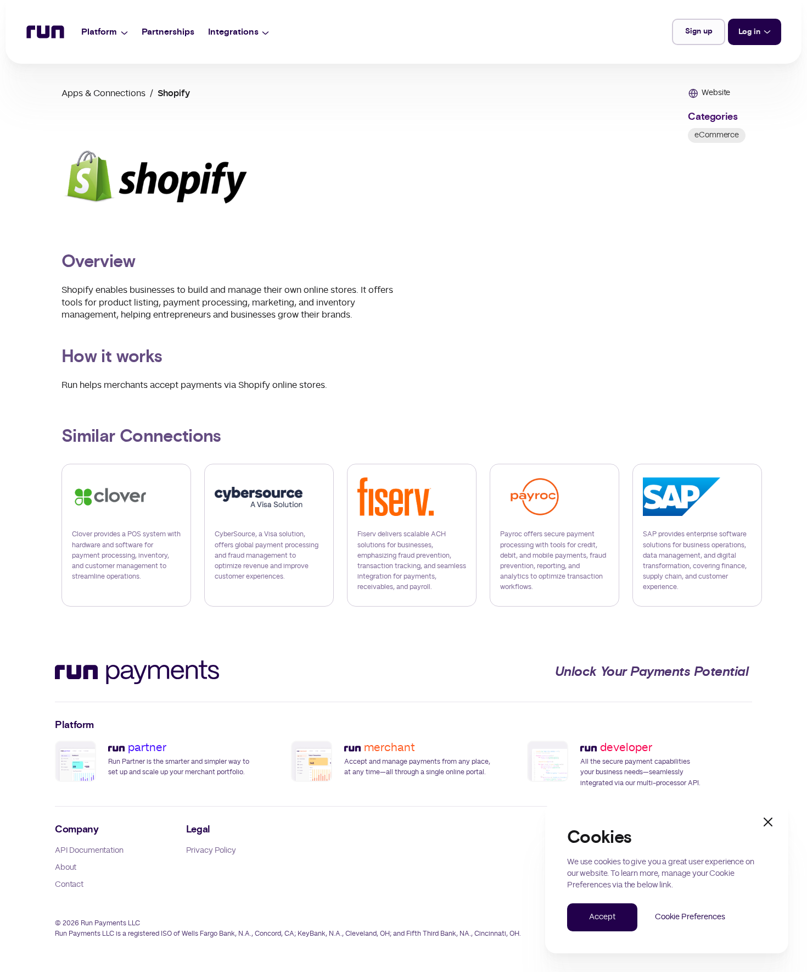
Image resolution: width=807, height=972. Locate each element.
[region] (403, 535)
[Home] (45, 31)
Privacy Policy (211, 850)
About (65, 867)
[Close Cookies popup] (768, 822)
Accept (602, 917)
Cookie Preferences (690, 917)
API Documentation (89, 850)
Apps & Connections (103, 93)
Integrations (233, 31)
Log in (749, 32)
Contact (69, 884)
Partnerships (168, 31)
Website (716, 93)
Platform (99, 31)
